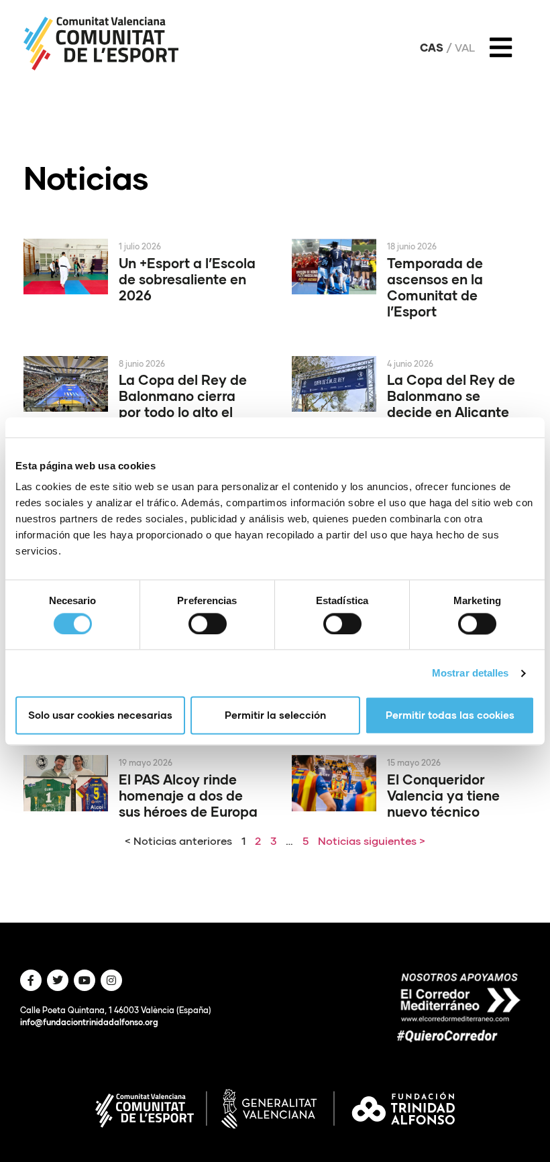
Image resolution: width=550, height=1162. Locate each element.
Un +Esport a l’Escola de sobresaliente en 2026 (187, 279)
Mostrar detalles (470, 673)
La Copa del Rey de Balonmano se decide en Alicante (451, 395)
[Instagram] (111, 980)
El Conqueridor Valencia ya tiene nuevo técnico (443, 795)
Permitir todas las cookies (450, 715)
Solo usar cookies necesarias (100, 715)
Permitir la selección (275, 715)
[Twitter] (57, 980)
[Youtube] (84, 980)
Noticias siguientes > (371, 840)
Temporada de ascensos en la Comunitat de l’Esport (435, 287)
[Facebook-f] (31, 980)
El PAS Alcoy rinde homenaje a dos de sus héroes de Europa (188, 795)
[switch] (207, 623)
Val (465, 47)
